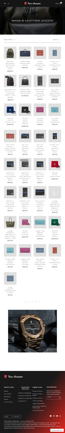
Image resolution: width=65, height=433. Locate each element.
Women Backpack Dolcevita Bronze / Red (10, 65)
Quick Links (9, 387)
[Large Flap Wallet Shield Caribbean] (40, 222)
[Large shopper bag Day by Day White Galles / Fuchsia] (55, 192)
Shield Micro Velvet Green (55, 233)
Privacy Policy (37, 391)
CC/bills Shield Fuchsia (39, 120)
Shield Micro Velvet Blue (10, 120)
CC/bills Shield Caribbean (54, 120)
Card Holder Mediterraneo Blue (10, 289)
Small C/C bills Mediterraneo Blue (54, 64)
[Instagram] (54, 416)
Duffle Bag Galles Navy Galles (25, 63)
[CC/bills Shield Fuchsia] (40, 109)
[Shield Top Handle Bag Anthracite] (25, 81)
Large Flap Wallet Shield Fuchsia (25, 261)
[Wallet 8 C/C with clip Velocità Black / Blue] (10, 164)
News (6, 399)
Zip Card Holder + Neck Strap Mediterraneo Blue (40, 262)
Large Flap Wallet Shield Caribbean (40, 233)
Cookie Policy (37, 398)
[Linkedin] (60, 416)
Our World (7, 393)
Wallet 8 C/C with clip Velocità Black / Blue (10, 176)
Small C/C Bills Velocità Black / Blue (54, 148)
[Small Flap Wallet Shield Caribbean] (10, 250)
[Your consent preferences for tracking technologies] (57, 430)
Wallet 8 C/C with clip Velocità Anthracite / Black (25, 176)
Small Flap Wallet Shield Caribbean (10, 261)
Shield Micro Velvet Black (25, 121)
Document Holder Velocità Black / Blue (40, 204)
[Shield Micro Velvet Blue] (10, 109)
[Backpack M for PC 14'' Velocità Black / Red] (10, 81)
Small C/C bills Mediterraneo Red (54, 261)
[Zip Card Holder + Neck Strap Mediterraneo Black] (55, 81)
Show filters (8, 39)
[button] (32, 335)
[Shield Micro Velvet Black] (25, 109)
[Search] (7, 3)
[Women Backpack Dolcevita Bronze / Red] (10, 53)
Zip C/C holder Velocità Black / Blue (25, 148)
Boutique (7, 396)
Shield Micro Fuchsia (25, 232)
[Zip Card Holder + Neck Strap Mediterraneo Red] (10, 136)
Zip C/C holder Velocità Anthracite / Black (39, 148)
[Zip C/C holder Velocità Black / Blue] (25, 136)
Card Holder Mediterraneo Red (40, 64)
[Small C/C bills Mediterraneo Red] (55, 250)
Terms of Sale (37, 400)
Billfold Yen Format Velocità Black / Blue (25, 204)
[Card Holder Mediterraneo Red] (40, 53)
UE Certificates (38, 410)
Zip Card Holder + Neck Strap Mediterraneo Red (10, 148)
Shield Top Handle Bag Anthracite (25, 91)
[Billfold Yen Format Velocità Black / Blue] (25, 192)
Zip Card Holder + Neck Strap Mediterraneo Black (54, 93)
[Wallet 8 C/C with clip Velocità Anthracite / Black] (25, 164)
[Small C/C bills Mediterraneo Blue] (55, 53)
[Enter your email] (59, 397)
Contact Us (22, 401)
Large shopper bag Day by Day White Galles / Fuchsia (55, 205)
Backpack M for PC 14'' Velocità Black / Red (10, 92)
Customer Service (25, 388)
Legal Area (37, 387)
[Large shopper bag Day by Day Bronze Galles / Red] (10, 222)
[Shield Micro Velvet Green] (55, 222)
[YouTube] (57, 416)
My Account (8, 402)
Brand (6, 391)
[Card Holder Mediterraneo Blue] (10, 278)
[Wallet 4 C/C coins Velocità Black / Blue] (40, 164)
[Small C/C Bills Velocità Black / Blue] (55, 136)
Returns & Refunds (25, 398)
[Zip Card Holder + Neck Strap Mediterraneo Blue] (40, 250)
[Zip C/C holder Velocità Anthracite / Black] (40, 136)
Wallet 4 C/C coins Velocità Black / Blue (40, 176)
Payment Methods (24, 395)
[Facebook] (51, 416)
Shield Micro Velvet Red (55, 174)
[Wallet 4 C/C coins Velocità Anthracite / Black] (10, 192)
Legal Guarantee (38, 403)
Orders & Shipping (24, 393)
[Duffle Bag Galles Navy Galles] (25, 53)
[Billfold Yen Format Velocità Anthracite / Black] (40, 81)
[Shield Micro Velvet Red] (55, 164)
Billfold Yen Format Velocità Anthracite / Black (39, 93)
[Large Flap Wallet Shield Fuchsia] (25, 250)
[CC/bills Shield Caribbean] (55, 109)
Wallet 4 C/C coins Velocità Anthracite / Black (10, 204)
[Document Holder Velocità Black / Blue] (40, 192)
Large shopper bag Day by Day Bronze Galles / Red (10, 234)
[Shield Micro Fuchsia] (25, 222)
